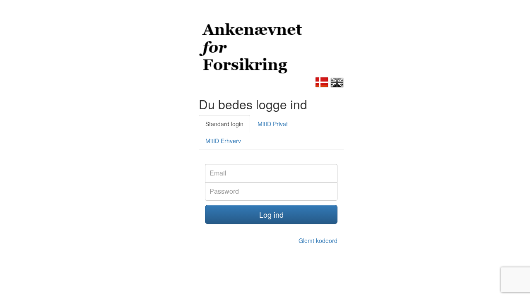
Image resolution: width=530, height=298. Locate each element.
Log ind (271, 214)
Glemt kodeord (318, 240)
